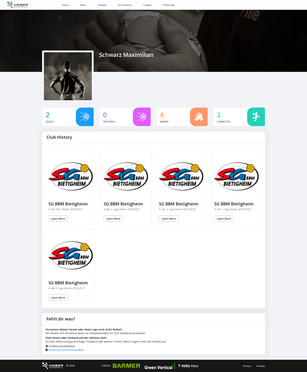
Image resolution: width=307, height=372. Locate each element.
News (83, 4)
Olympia (102, 4)
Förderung (168, 4)
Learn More (58, 218)
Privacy (247, 366)
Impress (260, 366)
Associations (125, 4)
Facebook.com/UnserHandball (66, 350)
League (147, 4)
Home (65, 4)
